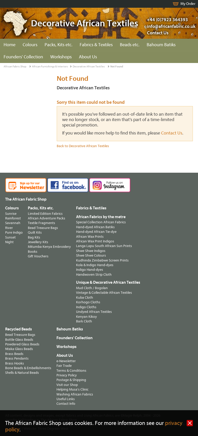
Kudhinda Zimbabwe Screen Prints (102, 260)
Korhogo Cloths (88, 302)
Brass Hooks (14, 363)
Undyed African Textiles (94, 312)
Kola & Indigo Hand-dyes (94, 265)
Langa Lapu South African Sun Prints (104, 246)
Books (32, 251)
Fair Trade (64, 365)
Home (9, 44)
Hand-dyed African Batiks (95, 227)
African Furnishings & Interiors (50, 66)
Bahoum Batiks (161, 44)
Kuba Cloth (84, 297)
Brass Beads (14, 354)
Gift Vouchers (38, 256)
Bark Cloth (84, 321)
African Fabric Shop (15, 66)
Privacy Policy (66, 375)
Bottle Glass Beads (19, 339)
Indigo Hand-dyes (89, 269)
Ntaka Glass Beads (19, 349)
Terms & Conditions (71, 370)
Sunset (10, 237)
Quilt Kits (35, 232)
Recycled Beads (18, 329)
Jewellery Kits (38, 242)
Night (9, 242)
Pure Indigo (14, 232)
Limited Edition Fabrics (45, 213)
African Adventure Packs (46, 218)
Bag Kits (34, 237)
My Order (187, 4)
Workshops (61, 57)
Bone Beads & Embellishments (28, 368)
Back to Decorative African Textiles (83, 146)
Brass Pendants (17, 358)
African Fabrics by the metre (101, 217)
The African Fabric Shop (25, 199)
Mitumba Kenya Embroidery (49, 246)
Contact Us (158, 33)
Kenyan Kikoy (86, 316)
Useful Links (65, 399)
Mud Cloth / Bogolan (92, 288)
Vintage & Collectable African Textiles (104, 292)
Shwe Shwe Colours (91, 255)
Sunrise (10, 213)
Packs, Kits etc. (58, 44)
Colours (30, 44)
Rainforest (13, 218)
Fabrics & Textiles (96, 44)
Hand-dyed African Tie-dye (96, 231)
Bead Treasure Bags (43, 228)
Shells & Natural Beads (22, 372)
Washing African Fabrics (74, 394)
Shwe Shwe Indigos (90, 251)
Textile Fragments (41, 223)
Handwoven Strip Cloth (94, 274)
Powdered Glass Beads (22, 344)
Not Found (116, 66)
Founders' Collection (23, 57)
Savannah (12, 223)
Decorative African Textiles (89, 66)
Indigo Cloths (86, 307)
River (9, 228)
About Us (88, 57)
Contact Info (65, 403)
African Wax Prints (90, 236)
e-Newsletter (66, 361)
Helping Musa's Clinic (72, 389)
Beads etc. (129, 44)
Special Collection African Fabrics (101, 222)
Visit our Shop (67, 385)
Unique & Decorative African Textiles (108, 282)
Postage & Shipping (71, 380)
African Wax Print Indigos (95, 241)
